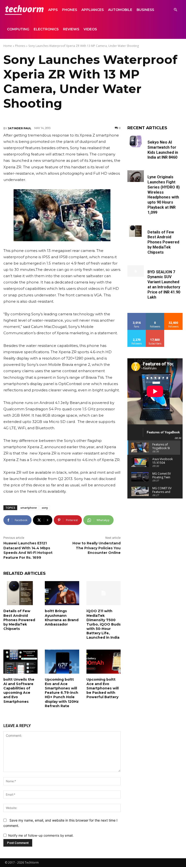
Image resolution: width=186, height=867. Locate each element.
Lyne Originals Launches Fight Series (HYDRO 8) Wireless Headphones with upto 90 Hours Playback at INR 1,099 (163, 195)
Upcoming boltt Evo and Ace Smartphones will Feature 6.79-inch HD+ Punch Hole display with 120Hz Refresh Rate (62, 692)
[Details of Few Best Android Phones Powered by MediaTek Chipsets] (20, 593)
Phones (69, 10)
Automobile (120, 10)
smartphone (28, 507)
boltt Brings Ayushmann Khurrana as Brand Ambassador (61, 618)
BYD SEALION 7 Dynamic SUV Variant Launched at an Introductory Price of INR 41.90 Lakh (163, 285)
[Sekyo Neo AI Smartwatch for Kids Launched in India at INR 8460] (135, 141)
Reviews (71, 29)
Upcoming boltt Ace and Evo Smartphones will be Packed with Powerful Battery (102, 688)
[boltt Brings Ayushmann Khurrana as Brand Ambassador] (62, 593)
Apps (53, 10)
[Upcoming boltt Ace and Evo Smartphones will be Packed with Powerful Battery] (103, 662)
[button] (175, 10)
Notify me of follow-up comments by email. (41, 835)
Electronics (46, 29)
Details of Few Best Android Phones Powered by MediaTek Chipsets (19, 620)
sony (45, 507)
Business (145, 10)
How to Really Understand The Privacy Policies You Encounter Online (96, 548)
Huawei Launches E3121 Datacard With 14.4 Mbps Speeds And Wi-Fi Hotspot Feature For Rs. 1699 (28, 550)
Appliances (92, 10)
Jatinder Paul (19, 128)
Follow (155, 315)
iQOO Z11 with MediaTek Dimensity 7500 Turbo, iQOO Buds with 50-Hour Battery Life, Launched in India (103, 624)
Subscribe (155, 332)
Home (7, 46)
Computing (18, 29)
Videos (90, 29)
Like (137, 315)
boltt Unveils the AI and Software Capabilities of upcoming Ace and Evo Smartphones (18, 690)
